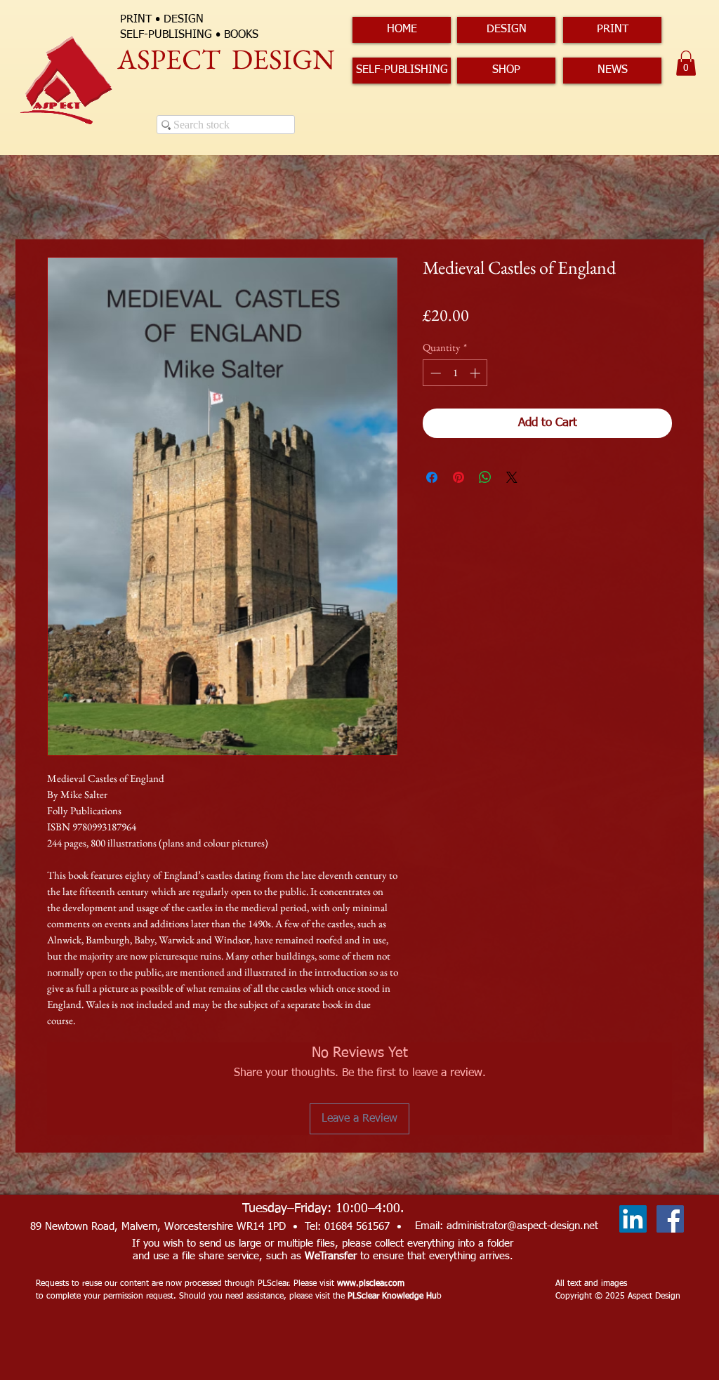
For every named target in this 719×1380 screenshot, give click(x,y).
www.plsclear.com (370, 1284)
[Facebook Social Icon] (670, 1219)
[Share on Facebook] (431, 477)
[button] (686, 63)
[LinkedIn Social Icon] (633, 1219)
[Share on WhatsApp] (485, 477)
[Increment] (476, 373)
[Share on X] (511, 477)
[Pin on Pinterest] (458, 477)
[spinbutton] (455, 373)
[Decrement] (434, 373)
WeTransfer (331, 1256)
